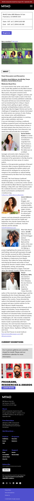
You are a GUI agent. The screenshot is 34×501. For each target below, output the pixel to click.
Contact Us (7, 495)
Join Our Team (6, 456)
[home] (6, 6)
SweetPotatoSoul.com (9, 227)
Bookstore (14, 441)
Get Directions (8, 431)
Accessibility (5, 454)
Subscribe (6, 469)
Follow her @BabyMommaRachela (12, 195)
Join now (15, 41)
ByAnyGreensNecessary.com (11, 334)
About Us (4, 459)
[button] (31, 6)
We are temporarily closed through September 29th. (13, 477)
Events (4, 441)
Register (6, 33)
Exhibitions (5, 438)
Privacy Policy (8, 490)
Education (14, 438)
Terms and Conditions (9, 492)
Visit (3, 443)
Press (3, 452)
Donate (14, 452)
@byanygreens (6, 336)
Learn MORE (8, 388)
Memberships (15, 454)
